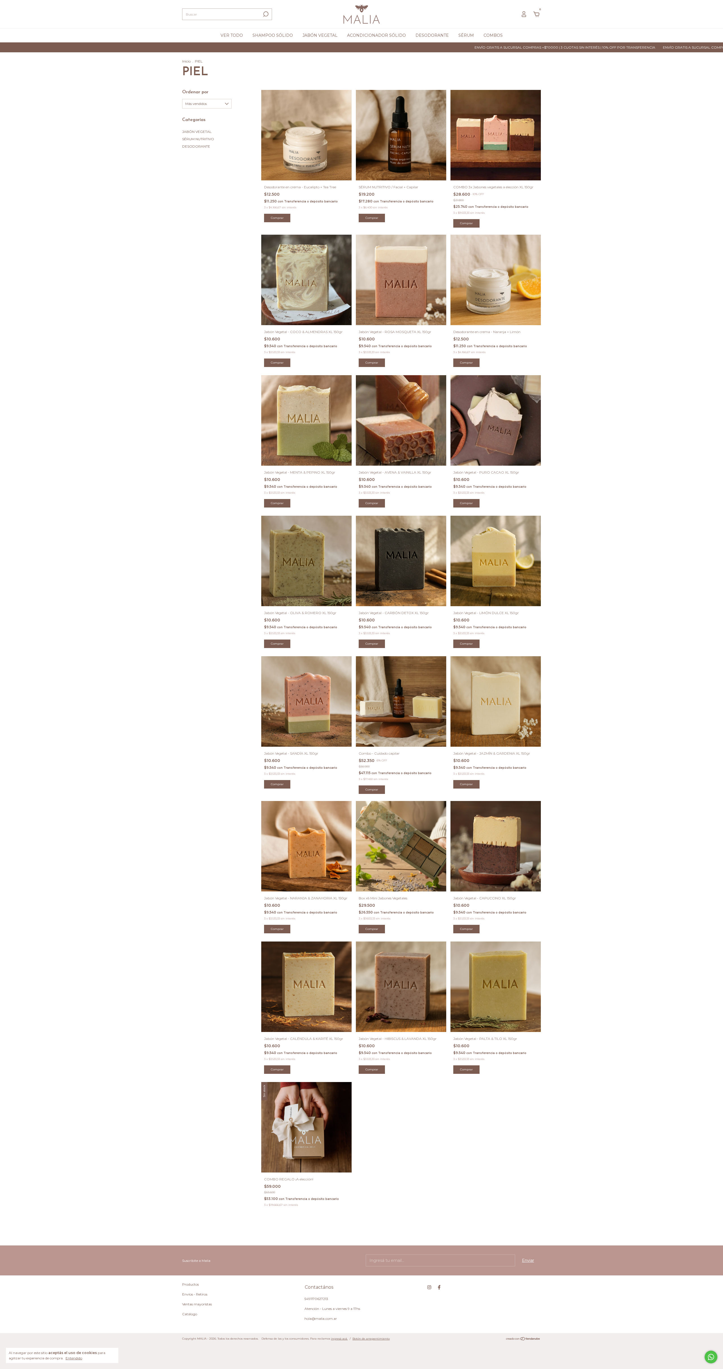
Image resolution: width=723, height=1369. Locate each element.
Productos (190, 1284)
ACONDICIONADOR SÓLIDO (376, 35)
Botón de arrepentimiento (371, 1338)
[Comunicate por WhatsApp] (711, 1357)
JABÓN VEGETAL (319, 35)
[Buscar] (265, 14)
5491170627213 (316, 1299)
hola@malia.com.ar (320, 1318)
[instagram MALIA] (429, 1287)
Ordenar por (195, 92)
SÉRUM (466, 35)
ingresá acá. (339, 1338)
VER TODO (232, 35)
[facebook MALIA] (439, 1287)
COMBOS (493, 35)
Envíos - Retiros (194, 1294)
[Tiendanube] (523, 1339)
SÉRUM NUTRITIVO (198, 139)
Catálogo (189, 1314)
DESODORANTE (432, 35)
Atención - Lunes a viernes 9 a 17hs (332, 1309)
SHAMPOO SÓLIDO (272, 35)
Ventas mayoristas (197, 1304)
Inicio (186, 61)
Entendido (74, 1358)
